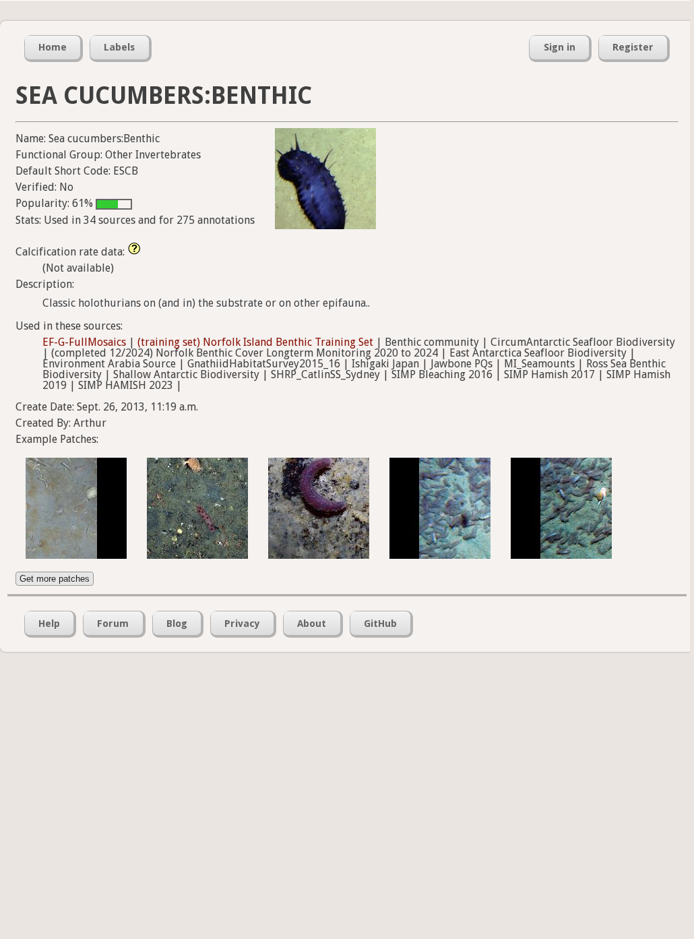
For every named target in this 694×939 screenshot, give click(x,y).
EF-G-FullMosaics (84, 342)
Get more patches (55, 579)
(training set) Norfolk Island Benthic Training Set (255, 342)
